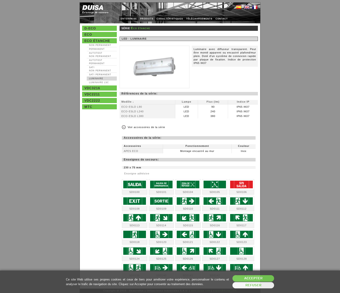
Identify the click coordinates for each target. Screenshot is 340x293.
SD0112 (241, 208)
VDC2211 (92, 94)
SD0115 (188, 225)
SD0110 (188, 208)
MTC (88, 107)
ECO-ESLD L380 (132, 116)
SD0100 (134, 192)
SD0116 (215, 225)
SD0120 (161, 242)
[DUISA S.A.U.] (92, 7)
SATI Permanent (100, 74)
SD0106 (241, 192)
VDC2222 (92, 100)
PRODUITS (146, 19)
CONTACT (222, 19)
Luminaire (96, 78)
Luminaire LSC (99, 82)
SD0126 (188, 258)
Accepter (253, 278)
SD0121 (188, 242)
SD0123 (241, 242)
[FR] (255, 7)
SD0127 (215, 258)
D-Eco (90, 28)
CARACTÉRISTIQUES (170, 19)
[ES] (238, 7)
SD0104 (188, 192)
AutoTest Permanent (97, 62)
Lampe (186, 101)
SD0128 (241, 258)
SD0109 (161, 208)
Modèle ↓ (127, 101)
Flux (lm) (213, 101)
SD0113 (135, 225)
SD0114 (161, 225)
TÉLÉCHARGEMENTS (199, 19)
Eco (88, 34)
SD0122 (215, 242)
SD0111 (215, 208)
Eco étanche (97, 41)
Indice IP (243, 101)
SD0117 (241, 225)
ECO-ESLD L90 (131, 106)
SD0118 (135, 242)
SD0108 (134, 208)
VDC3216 (92, 88)
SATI (100, 69)
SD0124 (134, 258)
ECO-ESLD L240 (132, 111)
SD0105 (215, 192)
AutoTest (100, 54)
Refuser (253, 285)
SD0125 (161, 258)
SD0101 (161, 192)
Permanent (97, 49)
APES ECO (131, 151)
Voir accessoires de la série (146, 127)
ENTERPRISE (129, 19)
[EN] (247, 7)
